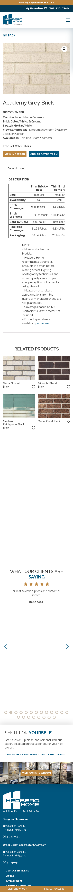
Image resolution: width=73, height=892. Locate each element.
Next (67, 646)
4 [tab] (21, 712)
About (10, 875)
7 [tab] (36, 712)
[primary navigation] (68, 20)
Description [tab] (16, 168)
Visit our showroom (36, 773)
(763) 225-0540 (11, 862)
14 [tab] (18, 717)
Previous (5, 646)
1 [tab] (5, 712)
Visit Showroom (17, 889)
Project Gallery (54, 889)
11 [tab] (56, 712)
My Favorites (34, 8)
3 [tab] (15, 712)
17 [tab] (33, 717)
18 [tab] (38, 717)
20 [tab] (49, 717)
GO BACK (9, 35)
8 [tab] (41, 712)
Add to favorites (42, 154)
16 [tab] (28, 717)
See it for (28, 732)
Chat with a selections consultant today (34, 754)
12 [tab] (61, 712)
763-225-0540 (59, 8)
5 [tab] (26, 712)
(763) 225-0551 (11, 836)
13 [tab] (66, 712)
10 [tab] (51, 712)
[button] (64, 49)
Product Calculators (17, 146)
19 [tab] (43, 717)
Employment (14, 880)
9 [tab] (46, 712)
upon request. (42, 323)
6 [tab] (31, 712)
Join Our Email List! (17, 870)
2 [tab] (10, 712)
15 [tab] (23, 717)
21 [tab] (54, 717)
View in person (15, 154)
